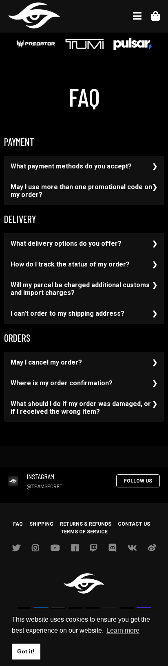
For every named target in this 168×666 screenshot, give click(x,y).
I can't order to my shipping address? (67, 313)
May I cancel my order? (46, 362)
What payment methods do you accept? (71, 166)
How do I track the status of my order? (70, 264)
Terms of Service (84, 532)
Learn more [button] (122, 630)
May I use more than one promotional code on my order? (81, 191)
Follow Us (138, 481)
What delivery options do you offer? (66, 243)
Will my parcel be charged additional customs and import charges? (80, 289)
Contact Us (134, 524)
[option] (36, 45)
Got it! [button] (26, 651)
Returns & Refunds (85, 524)
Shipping (41, 524)
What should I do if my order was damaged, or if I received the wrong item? (81, 407)
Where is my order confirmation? (62, 383)
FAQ (18, 524)
